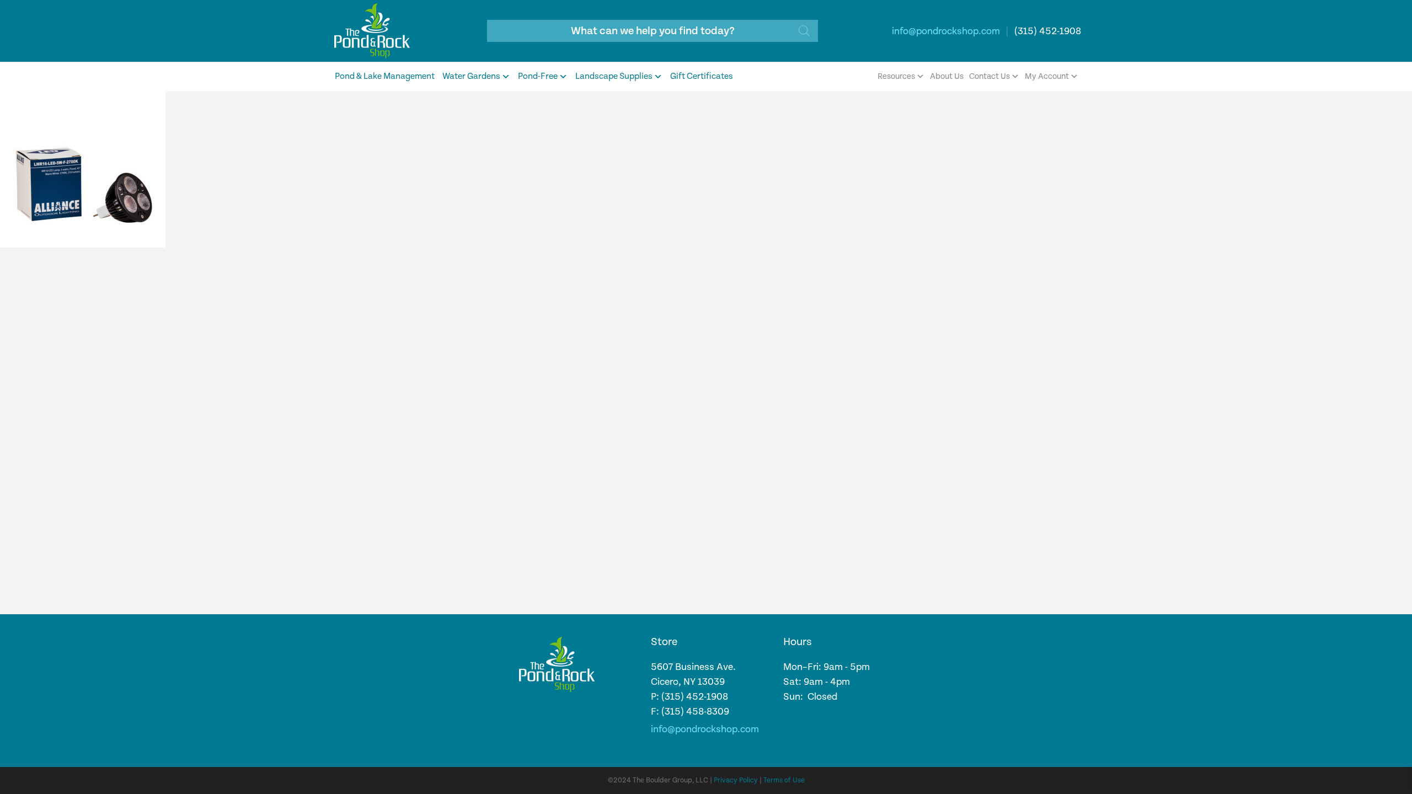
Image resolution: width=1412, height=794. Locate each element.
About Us (947, 76)
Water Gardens (471, 76)
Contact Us (989, 76)
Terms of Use (784, 780)
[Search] (804, 31)
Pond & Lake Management (385, 76)
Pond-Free (538, 76)
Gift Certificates (701, 76)
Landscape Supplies (613, 76)
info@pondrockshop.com (946, 31)
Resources (896, 76)
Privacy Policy (736, 780)
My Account (1047, 76)
